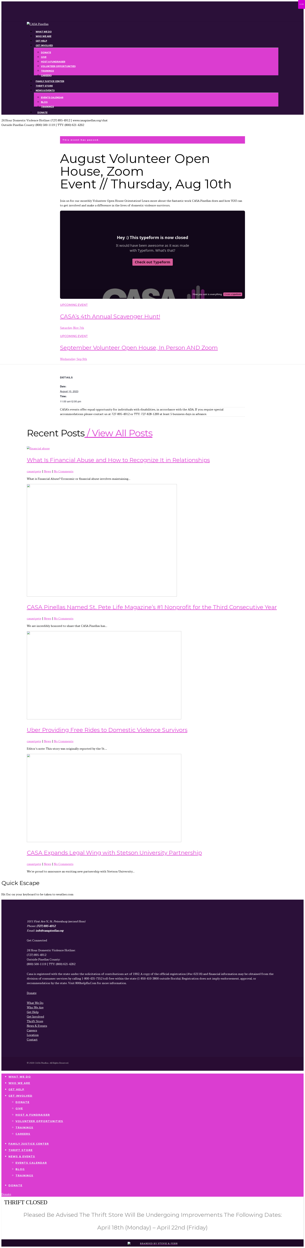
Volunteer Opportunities (39, 1121)
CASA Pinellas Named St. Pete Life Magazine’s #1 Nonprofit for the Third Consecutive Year (152, 607)
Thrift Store (20, 1150)
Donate (22, 1102)
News (47, 471)
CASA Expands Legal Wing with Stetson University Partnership (114, 852)
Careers (23, 1133)
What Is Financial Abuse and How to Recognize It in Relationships (118, 460)
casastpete (34, 471)
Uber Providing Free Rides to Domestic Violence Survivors (107, 729)
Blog (20, 1169)
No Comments (63, 471)
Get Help (16, 1089)
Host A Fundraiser (33, 1114)
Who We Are (19, 1083)
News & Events (21, 1156)
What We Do (19, 1076)
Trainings (24, 1127)
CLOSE (301, 4)
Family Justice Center (28, 1143)
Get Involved (20, 1095)
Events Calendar (31, 1162)
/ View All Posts (118, 433)
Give (19, 1108)
